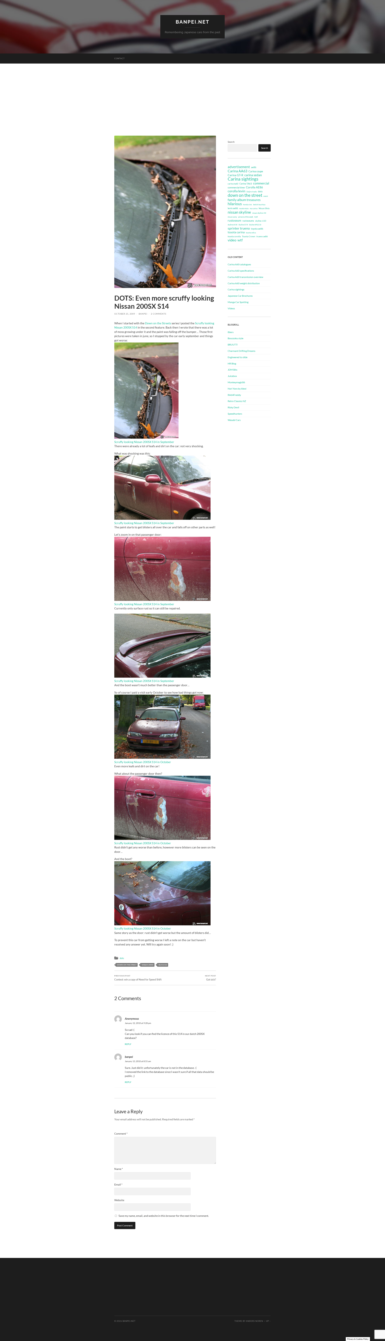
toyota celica (251, 232)
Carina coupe (255, 171)
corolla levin (236, 191)
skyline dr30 (232, 225)
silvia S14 (162, 965)
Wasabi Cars (234, 420)
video (232, 240)
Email (118, 1184)
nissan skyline (239, 212)
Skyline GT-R (243, 225)
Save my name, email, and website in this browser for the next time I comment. (164, 1215)
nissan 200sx (148, 965)
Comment (121, 1133)
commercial (261, 183)
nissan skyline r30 (259, 213)
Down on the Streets (158, 323)
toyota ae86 (257, 228)
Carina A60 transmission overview (245, 277)
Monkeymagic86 (236, 382)
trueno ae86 (262, 236)
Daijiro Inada (251, 191)
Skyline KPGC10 (255, 225)
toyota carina (236, 232)
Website (119, 1200)
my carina (253, 208)
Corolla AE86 (254, 187)
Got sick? (210, 978)
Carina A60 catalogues (239, 264)
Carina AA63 (237, 171)
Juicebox (232, 375)
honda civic (247, 204)
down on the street (127, 965)
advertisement (239, 167)
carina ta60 (233, 183)
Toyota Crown (248, 236)
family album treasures (244, 200)
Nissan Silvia (264, 208)
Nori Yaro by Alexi (237, 388)
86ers (231, 332)
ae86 (253, 167)
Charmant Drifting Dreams (241, 350)
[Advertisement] (192, 100)
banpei (143, 313)
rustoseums (248, 220)
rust (256, 217)
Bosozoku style (235, 338)
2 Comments (158, 313)
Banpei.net (192, 22)
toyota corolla (234, 236)
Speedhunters (235, 413)
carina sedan (253, 175)
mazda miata (244, 208)
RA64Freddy (234, 394)
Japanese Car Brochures (240, 295)
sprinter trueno (239, 228)
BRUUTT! (233, 344)
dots (122, 958)
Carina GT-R (235, 175)
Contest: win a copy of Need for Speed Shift (138, 978)
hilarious (235, 203)
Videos (231, 308)
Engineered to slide (237, 357)
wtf (240, 240)
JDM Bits (232, 369)
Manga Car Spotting (238, 302)
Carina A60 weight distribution (244, 283)
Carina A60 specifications (241, 270)
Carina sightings (243, 179)
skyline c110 (260, 221)
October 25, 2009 (124, 313)
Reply (128, 1044)
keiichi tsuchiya (259, 204)
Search (231, 141)
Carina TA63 (245, 183)
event (265, 196)
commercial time (236, 187)
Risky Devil (233, 407)
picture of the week (245, 217)
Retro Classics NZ (237, 401)
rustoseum (234, 220)
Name (118, 1169)
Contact (119, 58)
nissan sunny (232, 217)
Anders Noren (254, 1321)
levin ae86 (233, 208)
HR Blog (232, 363)
